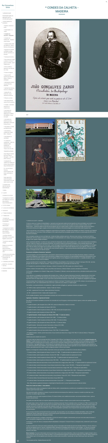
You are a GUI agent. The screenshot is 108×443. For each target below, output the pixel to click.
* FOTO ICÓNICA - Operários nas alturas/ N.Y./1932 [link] (9, 68)
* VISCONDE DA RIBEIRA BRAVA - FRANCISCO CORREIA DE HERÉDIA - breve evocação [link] (9, 113)
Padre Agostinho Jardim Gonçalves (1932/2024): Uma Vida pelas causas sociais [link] (9, 180)
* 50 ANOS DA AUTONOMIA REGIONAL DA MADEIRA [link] (8, 220)
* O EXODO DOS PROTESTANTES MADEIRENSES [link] (6, 186)
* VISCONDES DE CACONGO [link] (8, 137)
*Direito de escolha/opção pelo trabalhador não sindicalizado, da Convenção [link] (8, 257)
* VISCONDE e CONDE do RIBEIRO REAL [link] (9, 127)
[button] (106, 1)
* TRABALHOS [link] (5, 215)
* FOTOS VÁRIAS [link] (6, 205)
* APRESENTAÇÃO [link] (6, 13)
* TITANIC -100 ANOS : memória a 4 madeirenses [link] (9, 106)
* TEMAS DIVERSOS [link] (7, 213)
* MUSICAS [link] (5, 210)
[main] (62, 10)
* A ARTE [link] (4, 193)
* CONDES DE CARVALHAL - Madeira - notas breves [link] (9, 39)
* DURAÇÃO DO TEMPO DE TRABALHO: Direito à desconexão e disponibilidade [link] (8, 230)
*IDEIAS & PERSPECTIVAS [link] (8, 268)
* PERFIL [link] (4, 190)
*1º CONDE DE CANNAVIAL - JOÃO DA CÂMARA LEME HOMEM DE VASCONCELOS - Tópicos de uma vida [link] (9, 144)
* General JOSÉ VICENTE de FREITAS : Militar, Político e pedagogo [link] (9, 77)
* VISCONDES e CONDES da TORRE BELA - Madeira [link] (8, 132)
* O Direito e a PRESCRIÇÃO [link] (5, 224)
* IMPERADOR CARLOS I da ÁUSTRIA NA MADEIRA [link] (9, 84)
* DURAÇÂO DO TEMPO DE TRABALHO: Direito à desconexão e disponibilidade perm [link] (9, 163)
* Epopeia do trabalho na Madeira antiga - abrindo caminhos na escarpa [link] (9, 52)
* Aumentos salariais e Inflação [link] (7, 242)
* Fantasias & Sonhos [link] (9, 57)
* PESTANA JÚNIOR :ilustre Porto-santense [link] (9, 101)
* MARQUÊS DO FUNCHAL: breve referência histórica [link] (8, 94)
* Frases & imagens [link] (8, 72)
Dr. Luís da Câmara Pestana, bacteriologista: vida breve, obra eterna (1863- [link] (8, 171)
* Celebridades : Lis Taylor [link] (8, 30)
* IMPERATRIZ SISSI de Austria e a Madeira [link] (9, 88)
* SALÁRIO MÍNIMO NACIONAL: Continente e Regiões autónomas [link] (8, 237)
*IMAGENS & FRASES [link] (8, 151)
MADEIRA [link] (4, 271)
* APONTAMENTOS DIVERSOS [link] (7, 22)
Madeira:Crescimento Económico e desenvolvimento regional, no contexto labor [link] (7, 248)
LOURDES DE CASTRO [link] (7, 195)
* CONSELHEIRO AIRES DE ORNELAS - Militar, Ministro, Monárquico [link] (9, 45)
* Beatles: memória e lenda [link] (9, 26)
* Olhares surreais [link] (8, 98)
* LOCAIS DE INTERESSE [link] (8, 208)
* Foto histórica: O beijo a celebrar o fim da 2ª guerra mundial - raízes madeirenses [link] (9, 62)
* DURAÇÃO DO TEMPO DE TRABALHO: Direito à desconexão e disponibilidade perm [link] (8, 200)
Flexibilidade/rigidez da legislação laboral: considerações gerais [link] (7, 17)
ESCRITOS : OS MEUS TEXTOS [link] (7, 264)
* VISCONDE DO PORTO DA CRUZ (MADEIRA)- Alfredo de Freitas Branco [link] (9, 122)
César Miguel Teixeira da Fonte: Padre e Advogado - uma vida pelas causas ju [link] (9, 156)
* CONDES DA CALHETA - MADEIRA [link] (9, 34)
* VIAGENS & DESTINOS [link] (8, 261)
